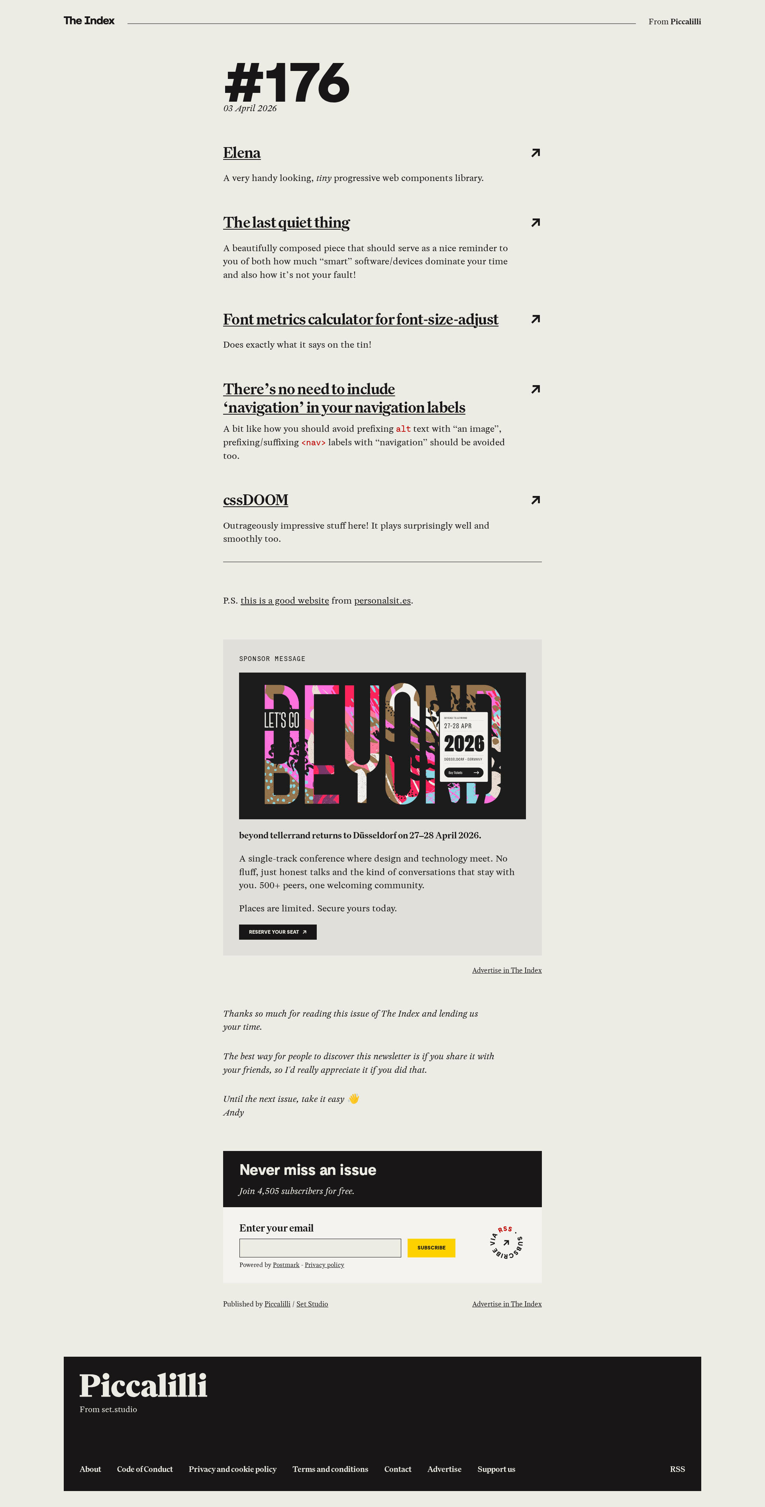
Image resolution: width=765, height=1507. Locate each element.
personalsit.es (382, 600)
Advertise (445, 1469)
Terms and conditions (330, 1469)
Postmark (286, 1264)
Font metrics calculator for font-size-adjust (360, 319)
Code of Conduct (145, 1469)
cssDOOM (255, 500)
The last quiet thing (286, 222)
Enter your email (276, 1227)
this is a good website (285, 600)
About (90, 1469)
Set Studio (312, 1304)
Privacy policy (324, 1264)
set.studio (119, 1409)
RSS (677, 1469)
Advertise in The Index (507, 970)
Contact (398, 1469)
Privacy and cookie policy (233, 1469)
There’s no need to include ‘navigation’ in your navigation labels (344, 398)
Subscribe (431, 1248)
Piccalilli (686, 21)
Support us (497, 1469)
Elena (242, 152)
